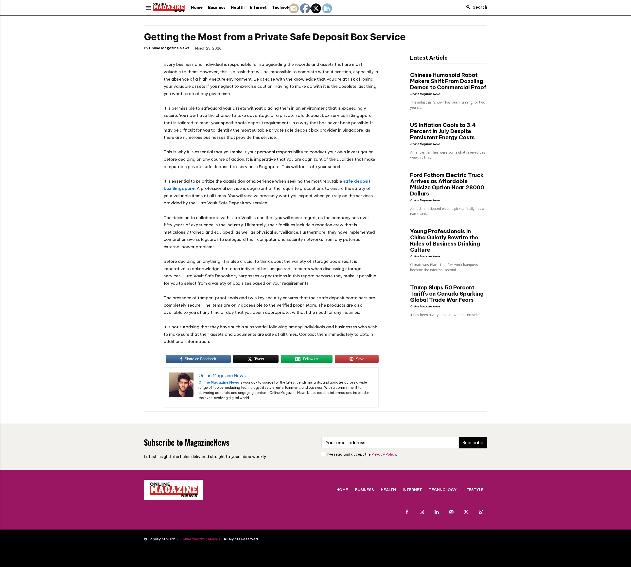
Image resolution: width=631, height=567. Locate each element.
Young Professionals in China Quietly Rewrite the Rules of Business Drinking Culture (445, 240)
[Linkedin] (436, 512)
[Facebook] (232, 48)
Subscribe (472, 442)
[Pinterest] (255, 48)
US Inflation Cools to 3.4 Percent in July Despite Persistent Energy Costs (443, 131)
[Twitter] (243, 48)
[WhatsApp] (266, 48)
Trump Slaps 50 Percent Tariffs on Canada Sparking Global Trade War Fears (447, 293)
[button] (475, 7)
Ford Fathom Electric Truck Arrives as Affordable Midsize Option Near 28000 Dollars (447, 184)
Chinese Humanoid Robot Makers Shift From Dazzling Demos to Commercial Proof (448, 81)
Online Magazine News (169, 48)
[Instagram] (422, 512)
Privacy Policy (383, 454)
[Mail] (451, 512)
